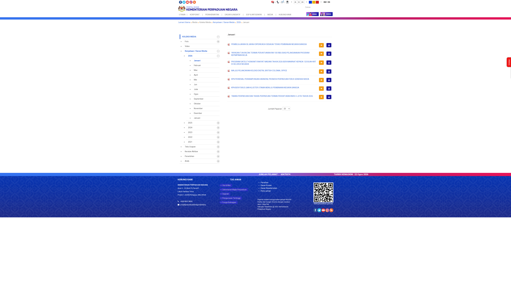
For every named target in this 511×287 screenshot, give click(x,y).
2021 (190, 142)
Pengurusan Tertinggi (231, 198)
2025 (190, 123)
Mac (195, 70)
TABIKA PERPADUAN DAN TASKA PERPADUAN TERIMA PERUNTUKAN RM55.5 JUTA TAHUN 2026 (272, 96)
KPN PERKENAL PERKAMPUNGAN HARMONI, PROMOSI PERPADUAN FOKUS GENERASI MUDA (270, 79)
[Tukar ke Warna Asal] (310, 2)
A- (295, 2)
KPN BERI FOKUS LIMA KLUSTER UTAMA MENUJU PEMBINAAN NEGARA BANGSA (265, 87)
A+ (303, 2)
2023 (190, 132)
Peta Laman (266, 191)
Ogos (196, 94)
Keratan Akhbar (191, 151)
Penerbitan (189, 156)
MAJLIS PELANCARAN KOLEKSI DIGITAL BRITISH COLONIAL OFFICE (259, 70)
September (198, 99)
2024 (190, 127)
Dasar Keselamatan (269, 188)
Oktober (197, 104)
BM (325, 2)
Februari (197, 65)
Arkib (187, 161)
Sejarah (225, 194)
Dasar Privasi (266, 185)
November (198, 108)
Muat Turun (329, 64)
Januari (197, 61)
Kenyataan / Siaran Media (224, 22)
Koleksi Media (189, 37)
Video (187, 46)
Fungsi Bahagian (229, 202)
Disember (198, 113)
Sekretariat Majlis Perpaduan (234, 190)
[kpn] (208, 9)
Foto (187, 41)
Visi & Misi (226, 185)
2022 (190, 137)
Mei (195, 80)
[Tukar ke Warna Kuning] (313, 2)
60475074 (273, 174)
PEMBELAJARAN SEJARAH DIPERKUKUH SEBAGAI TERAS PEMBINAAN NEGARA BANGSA (269, 44)
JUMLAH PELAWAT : (256, 174)
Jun (195, 84)
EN (329, 2)
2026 (239, 22)
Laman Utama (184, 22)
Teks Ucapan (190, 147)
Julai (196, 89)
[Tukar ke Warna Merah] (317, 2)
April (196, 75)
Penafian (264, 183)
